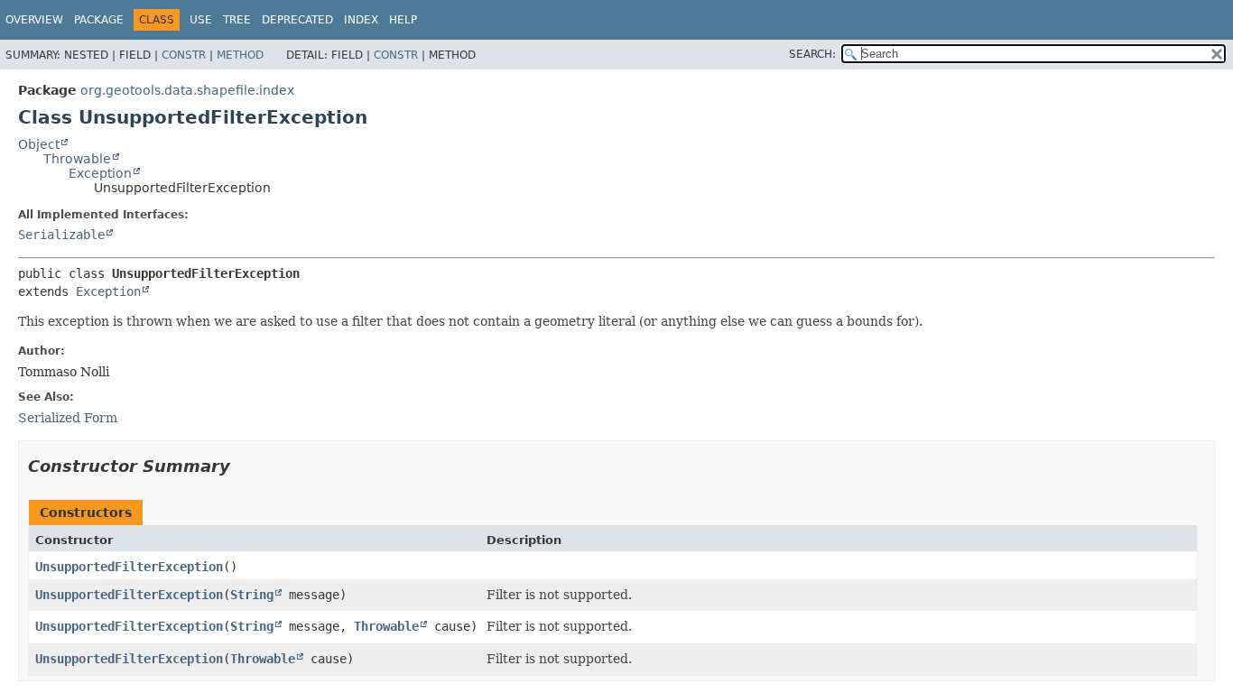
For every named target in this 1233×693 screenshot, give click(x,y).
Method (240, 55)
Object (39, 144)
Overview (34, 20)
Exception (100, 173)
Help (403, 20)
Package (99, 20)
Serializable (61, 234)
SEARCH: (812, 54)
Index (361, 20)
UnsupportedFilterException (129, 566)
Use (201, 20)
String (251, 594)
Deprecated (297, 20)
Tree (237, 20)
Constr (184, 55)
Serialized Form (67, 418)
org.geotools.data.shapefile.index (187, 90)
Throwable (77, 159)
